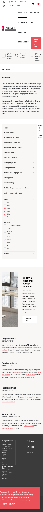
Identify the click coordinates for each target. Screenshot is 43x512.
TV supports (8, 178)
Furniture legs (9, 183)
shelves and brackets (8, 428)
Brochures (22, 32)
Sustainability (23, 42)
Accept (4, 504)
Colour (6, 199)
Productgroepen (9, 133)
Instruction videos (25, 22)
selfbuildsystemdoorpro (13, 193)
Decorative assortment (12, 142)
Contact (11, 5)
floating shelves (29, 426)
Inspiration (34, 12)
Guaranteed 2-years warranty (24, 55)
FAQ (18, 5)
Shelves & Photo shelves (4, 454)
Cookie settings (29, 507)
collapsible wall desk (8, 402)
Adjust (12, 504)
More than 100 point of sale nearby (38, 56)
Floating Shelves (16, 372)
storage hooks (29, 377)
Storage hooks (9, 168)
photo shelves (30, 375)
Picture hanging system (13, 173)
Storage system (10, 162)
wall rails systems (22, 399)
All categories (4, 463)
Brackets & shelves (11, 137)
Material (7, 222)
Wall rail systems (10, 157)
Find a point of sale (36, 42)
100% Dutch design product (9, 55)
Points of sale (10, 445)
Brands (6, 253)
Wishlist (14, 2)
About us (23, 2)
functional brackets (16, 377)
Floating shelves (10, 152)
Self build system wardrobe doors (16, 188)
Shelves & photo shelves (13, 147)
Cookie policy (28, 505)
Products (22, 12)
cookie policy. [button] (25, 500)
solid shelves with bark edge (23, 347)
